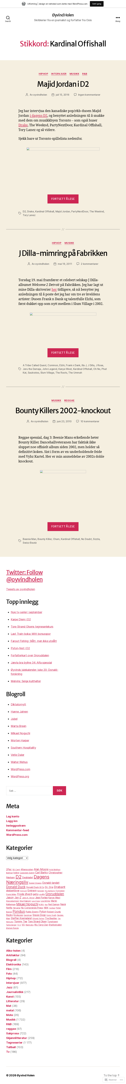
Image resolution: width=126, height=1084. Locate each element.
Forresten (60, 891)
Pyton (42, 911)
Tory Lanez (29, 215)
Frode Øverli (24, 894)
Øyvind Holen (63, 15)
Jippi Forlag (41, 897)
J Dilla (91, 365)
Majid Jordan (62, 211)
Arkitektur (13, 955)
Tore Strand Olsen (37, 921)
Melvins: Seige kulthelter (26, 681)
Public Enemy (32, 911)
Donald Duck (16, 887)
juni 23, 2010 (64, 421)
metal (10, 1010)
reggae (69, 400)
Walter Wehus (19, 762)
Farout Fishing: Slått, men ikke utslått (34, 641)
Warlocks (30, 925)
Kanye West (65, 368)
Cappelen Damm (27, 873)
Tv (8, 1051)
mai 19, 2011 (65, 263)
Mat (8, 1005)
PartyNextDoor (79, 211)
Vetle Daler (17, 754)
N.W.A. (41, 905)
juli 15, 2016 (62, 94)
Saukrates (33, 372)
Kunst (10, 996)
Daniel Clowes (35, 883)
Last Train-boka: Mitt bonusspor (31, 633)
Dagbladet (27, 877)
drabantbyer (13, 890)
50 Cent (16, 869)
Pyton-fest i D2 (20, 648)
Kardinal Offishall (44, 211)
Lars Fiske (36, 901)
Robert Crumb (54, 911)
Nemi (63, 904)
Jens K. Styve (28, 897)
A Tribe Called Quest (34, 365)
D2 (24, 211)
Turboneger (11, 925)
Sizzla (96, 539)
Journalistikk (14, 992)
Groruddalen (54, 894)
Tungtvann (52, 921)
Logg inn (12, 821)
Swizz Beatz (30, 542)
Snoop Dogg (39, 915)
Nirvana (16, 908)
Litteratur (12, 1001)
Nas (46, 905)
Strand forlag (38, 918)
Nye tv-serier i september (26, 612)
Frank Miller (11, 894)
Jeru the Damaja (32, 368)
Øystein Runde (12, 928)
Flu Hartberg (50, 891)
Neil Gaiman (53, 904)
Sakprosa (12, 1033)
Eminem (32, 890)
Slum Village (47, 372)
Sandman (28, 915)
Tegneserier (14, 1042)
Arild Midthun (54, 870)
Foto (9, 973)
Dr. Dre (49, 887)
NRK (46, 907)
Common (53, 365)
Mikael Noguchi (20, 733)
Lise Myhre (45, 901)
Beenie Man (29, 539)
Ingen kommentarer (89, 94)
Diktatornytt (18, 704)
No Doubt (86, 539)
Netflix (9, 907)
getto (36, 894)
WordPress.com (20, 769)
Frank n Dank (73, 365)
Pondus (19, 911)
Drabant (59, 887)
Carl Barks (41, 872)
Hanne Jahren (19, 711)
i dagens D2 (38, 116)
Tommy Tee (20, 921)
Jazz (9, 987)
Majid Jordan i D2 (63, 84)
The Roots (61, 372)
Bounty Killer (44, 539)
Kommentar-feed (17, 830)
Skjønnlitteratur (16, 1038)
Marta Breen (18, 726)
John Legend (49, 368)
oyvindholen (40, 94)
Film (9, 969)
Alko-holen (13, 950)
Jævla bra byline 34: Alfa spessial (31, 662)
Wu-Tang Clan (41, 924)
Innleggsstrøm (16, 825)
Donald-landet (50, 882)
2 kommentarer (89, 263)
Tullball (11, 1047)
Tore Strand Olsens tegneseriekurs (32, 626)
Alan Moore (41, 869)
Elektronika (13, 964)
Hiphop (43, 73)
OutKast (52, 908)
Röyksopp (18, 915)
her (54, 290)
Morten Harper (20, 740)
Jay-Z (17, 897)
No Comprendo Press (32, 907)
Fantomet (40, 891)
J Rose (99, 365)
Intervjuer (59, 73)
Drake (23, 125)
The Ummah (75, 372)
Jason (10, 897)
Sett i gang (96, 4)
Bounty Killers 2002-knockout (63, 410)
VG (23, 924)
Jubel (14, 718)
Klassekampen (12, 901)
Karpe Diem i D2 (21, 619)
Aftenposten (27, 869)
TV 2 (19, 925)
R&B (84, 73)
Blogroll (11, 959)
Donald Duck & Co (35, 887)
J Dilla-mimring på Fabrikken (63, 253)
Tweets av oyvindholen (20, 589)
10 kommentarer (90, 421)
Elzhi (62, 365)
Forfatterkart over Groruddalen (30, 655)
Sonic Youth (51, 915)
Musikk (74, 73)
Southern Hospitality (23, 747)
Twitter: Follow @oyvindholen (24, 576)
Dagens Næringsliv (27, 879)
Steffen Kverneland (21, 918)
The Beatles (51, 918)
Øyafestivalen (55, 925)
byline (16, 872)
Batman (9, 873)
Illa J (84, 365)
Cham (56, 539)
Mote (9, 1015)
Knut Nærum (25, 901)
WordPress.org (20, 776)
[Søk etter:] (28, 791)
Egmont (23, 891)
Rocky (9, 915)
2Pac (9, 869)
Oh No (96, 368)
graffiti (42, 894)
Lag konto (12, 816)
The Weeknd (96, 211)
